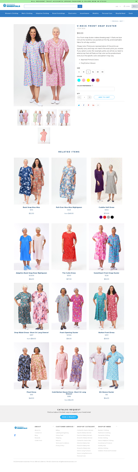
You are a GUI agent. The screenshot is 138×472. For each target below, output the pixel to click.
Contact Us (38, 432)
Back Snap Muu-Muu (31, 181)
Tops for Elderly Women (84, 432)
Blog (36, 435)
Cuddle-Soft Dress (106, 181)
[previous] (17, 65)
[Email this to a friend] (98, 105)
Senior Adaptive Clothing (105, 440)
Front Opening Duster (69, 306)
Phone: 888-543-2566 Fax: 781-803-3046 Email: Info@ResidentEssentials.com (53, 461)
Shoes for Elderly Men (83, 448)
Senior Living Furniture (84, 450)
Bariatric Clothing (103, 430)
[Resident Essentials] (11, 5)
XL (93, 72)
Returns (58, 440)
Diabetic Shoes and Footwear (107, 450)
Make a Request (69, 417)
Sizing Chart (59, 435)
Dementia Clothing (104, 435)
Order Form (38, 440)
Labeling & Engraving (62, 432)
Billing (58, 430)
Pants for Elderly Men (83, 445)
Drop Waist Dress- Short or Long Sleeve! (31, 306)
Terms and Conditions (62, 443)
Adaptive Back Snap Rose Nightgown (31, 246)
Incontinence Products (105, 443)
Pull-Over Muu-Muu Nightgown (69, 181)
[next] (71, 65)
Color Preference (84, 85)
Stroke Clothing (103, 438)
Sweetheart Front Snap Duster (106, 246)
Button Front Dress (106, 306)
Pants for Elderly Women (84, 435)
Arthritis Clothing (103, 448)
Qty (78, 93)
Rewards (37, 438)
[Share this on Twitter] (79, 105)
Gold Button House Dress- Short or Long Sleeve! (69, 365)
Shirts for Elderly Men (83, 443)
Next (121, 21)
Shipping (58, 438)
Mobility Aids (102, 445)
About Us (37, 430)
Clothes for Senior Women (85, 430)
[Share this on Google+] (93, 105)
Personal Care (81, 456)
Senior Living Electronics (84, 453)
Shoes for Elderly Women (84, 438)
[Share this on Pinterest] (88, 105)
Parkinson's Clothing (104, 432)
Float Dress (31, 365)
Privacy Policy (60, 445)
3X (102, 72)
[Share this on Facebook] (84, 105)
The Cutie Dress (69, 246)
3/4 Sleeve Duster (106, 365)
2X (98, 72)
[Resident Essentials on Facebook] (15, 435)
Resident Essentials (24, 461)
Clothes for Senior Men (84, 440)
